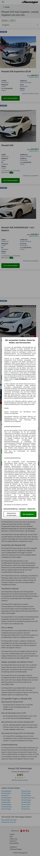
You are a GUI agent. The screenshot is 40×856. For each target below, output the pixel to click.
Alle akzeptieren (28, 514)
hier (10, 380)
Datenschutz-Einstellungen (11, 514)
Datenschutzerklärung (10, 509)
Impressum (22, 509)
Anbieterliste (31, 509)
